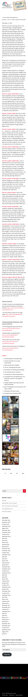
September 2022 (6, 573)
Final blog (4, 500)
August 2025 (5, 528)
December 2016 (6, 623)
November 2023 (6, 550)
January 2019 (5, 589)
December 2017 (6, 605)
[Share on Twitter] (11, 473)
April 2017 (4, 615)
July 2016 (4, 633)
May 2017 (4, 613)
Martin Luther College (12, 693)
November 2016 (6, 625)
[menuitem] (20, 3)
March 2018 (5, 599)
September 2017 (6, 611)
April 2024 (4, 540)
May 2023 (4, 556)
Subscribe (7, 654)
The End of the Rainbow (6, 511)
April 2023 (4, 558)
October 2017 (5, 609)
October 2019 (5, 585)
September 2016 (6, 629)
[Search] (20, 3)
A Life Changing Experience (7, 508)
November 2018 (6, 591)
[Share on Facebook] (5, 473)
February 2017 (5, 619)
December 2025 (6, 520)
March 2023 (5, 560)
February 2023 (5, 562)
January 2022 (5, 583)
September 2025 (6, 526)
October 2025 (5, 524)
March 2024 (5, 542)
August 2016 (5, 631)
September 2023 (6, 554)
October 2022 (5, 571)
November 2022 (6, 569)
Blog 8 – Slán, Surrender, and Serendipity (10, 505)
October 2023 (5, 552)
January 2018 (5, 603)
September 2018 (6, 595)
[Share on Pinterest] (17, 473)
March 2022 (5, 579)
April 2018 (4, 597)
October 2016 (5, 627)
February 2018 (5, 601)
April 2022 (4, 577)
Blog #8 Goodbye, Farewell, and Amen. (9, 503)
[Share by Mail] (23, 473)
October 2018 (5, 593)
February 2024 (5, 544)
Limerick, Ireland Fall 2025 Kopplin (19, 19)
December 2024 (6, 530)
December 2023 (6, 548)
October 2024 (5, 534)
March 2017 (5, 617)
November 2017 (6, 607)
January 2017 (5, 621)
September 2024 (6, 536)
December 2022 (6, 567)
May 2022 (4, 575)
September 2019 (6, 587)
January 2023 (5, 565)
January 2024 (5, 546)
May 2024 (4, 538)
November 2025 (6, 522)
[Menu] (24, 3)
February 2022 (5, 581)
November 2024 (6, 532)
